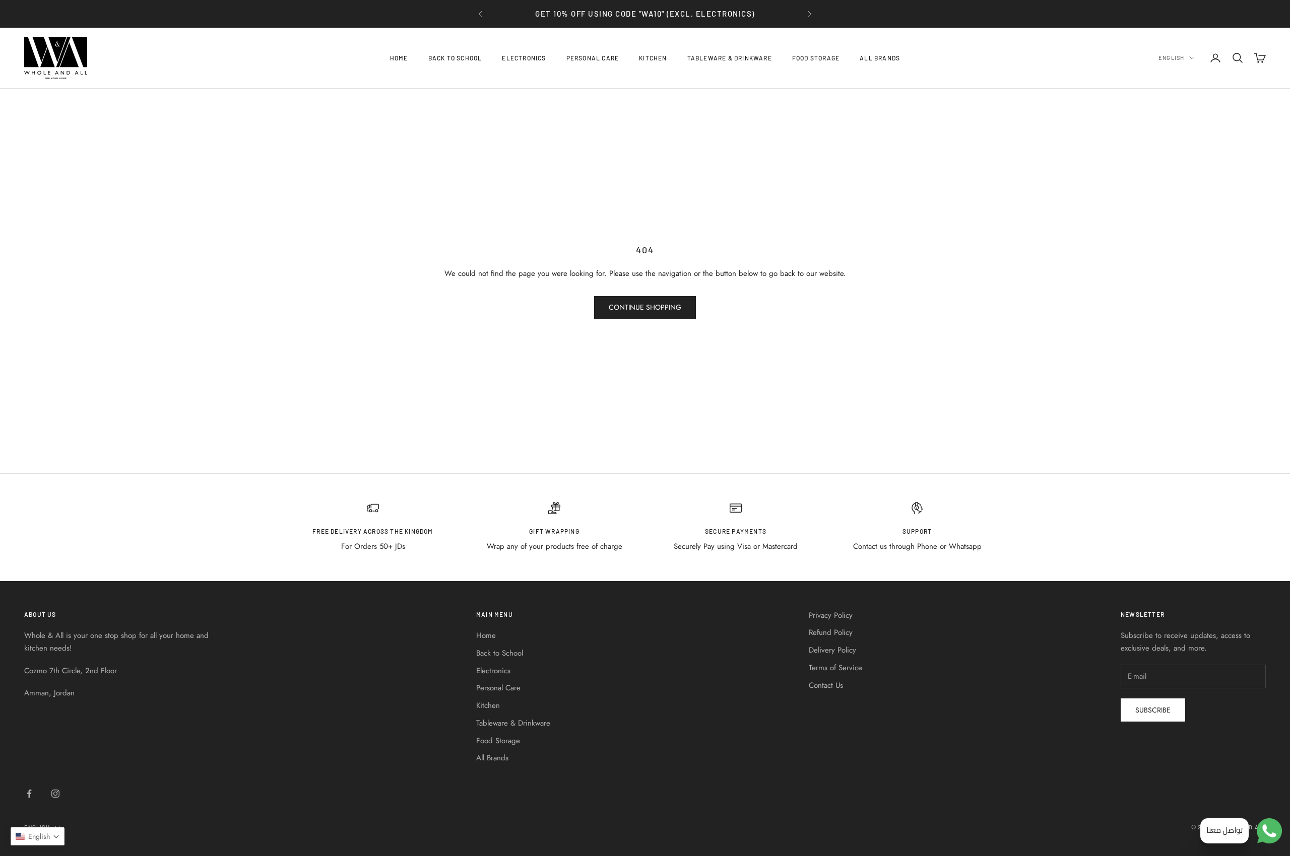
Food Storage (816, 57)
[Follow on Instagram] (55, 794)
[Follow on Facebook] (29, 794)
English (1171, 57)
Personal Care (592, 57)
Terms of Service (835, 667)
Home (399, 57)
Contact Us (826, 685)
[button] (37, 836)
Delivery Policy (832, 650)
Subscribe (1153, 710)
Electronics (524, 57)
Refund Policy (831, 632)
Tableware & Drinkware (729, 57)
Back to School (455, 57)
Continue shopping (645, 307)
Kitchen (653, 57)
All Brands (880, 57)
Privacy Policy (831, 615)
